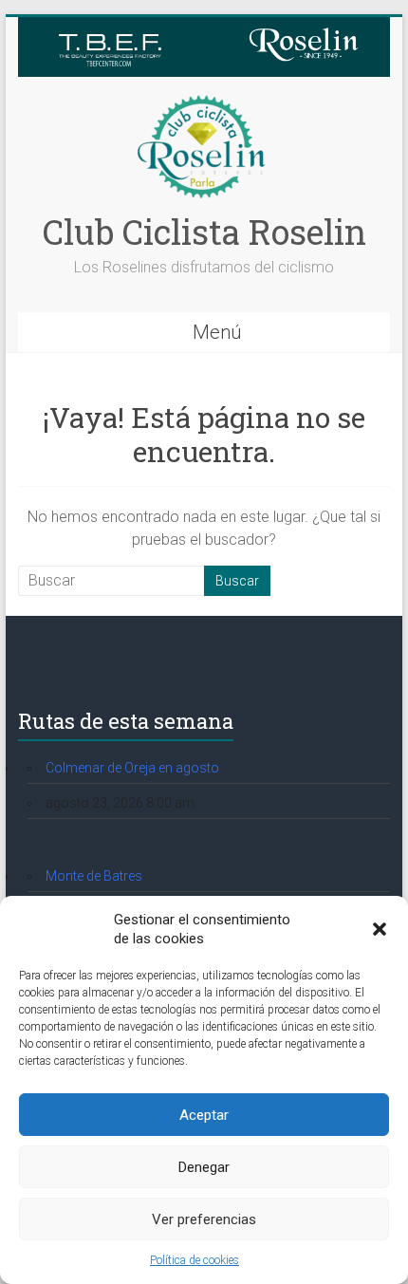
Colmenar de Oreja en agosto (132, 767)
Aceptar (204, 1115)
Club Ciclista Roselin (204, 231)
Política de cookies (194, 1260)
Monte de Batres (94, 876)
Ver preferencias (204, 1219)
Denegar (204, 1167)
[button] (379, 929)
